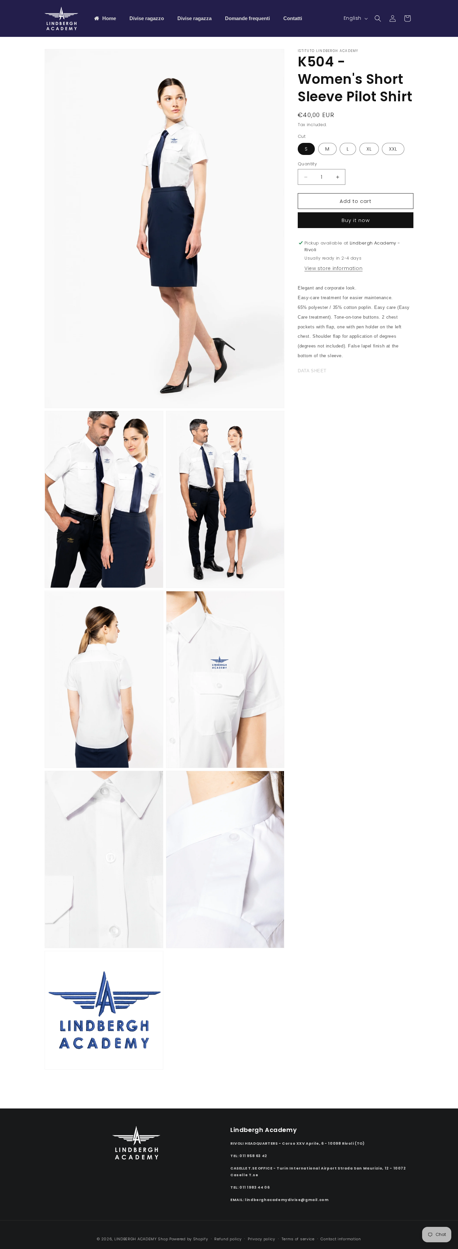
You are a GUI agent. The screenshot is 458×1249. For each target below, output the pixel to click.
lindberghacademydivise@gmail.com (287, 1199)
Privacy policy (261, 1238)
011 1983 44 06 (254, 1187)
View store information (333, 268)
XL (369, 149)
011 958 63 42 (253, 1155)
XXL (393, 149)
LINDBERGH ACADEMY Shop (141, 1239)
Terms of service (298, 1238)
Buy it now (356, 220)
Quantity (307, 164)
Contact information (341, 1238)
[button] (377, 18)
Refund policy (227, 1238)
